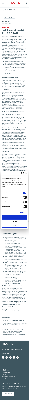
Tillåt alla (14, 217)
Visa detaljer (21, 212)
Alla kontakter (5, 353)
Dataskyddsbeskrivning (8, 376)
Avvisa (14, 225)
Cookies (4, 374)
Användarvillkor (6, 372)
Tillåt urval (14, 221)
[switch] (25, 197)
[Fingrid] (14, 3)
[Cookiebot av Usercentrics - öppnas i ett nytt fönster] (20, 173)
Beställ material (8, 393)
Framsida (4, 9)
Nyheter (14, 9)
